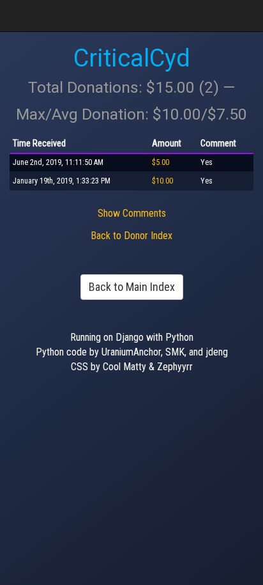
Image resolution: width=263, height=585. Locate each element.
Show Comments (132, 213)
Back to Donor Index (131, 236)
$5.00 (160, 162)
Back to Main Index (132, 286)
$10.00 (162, 180)
